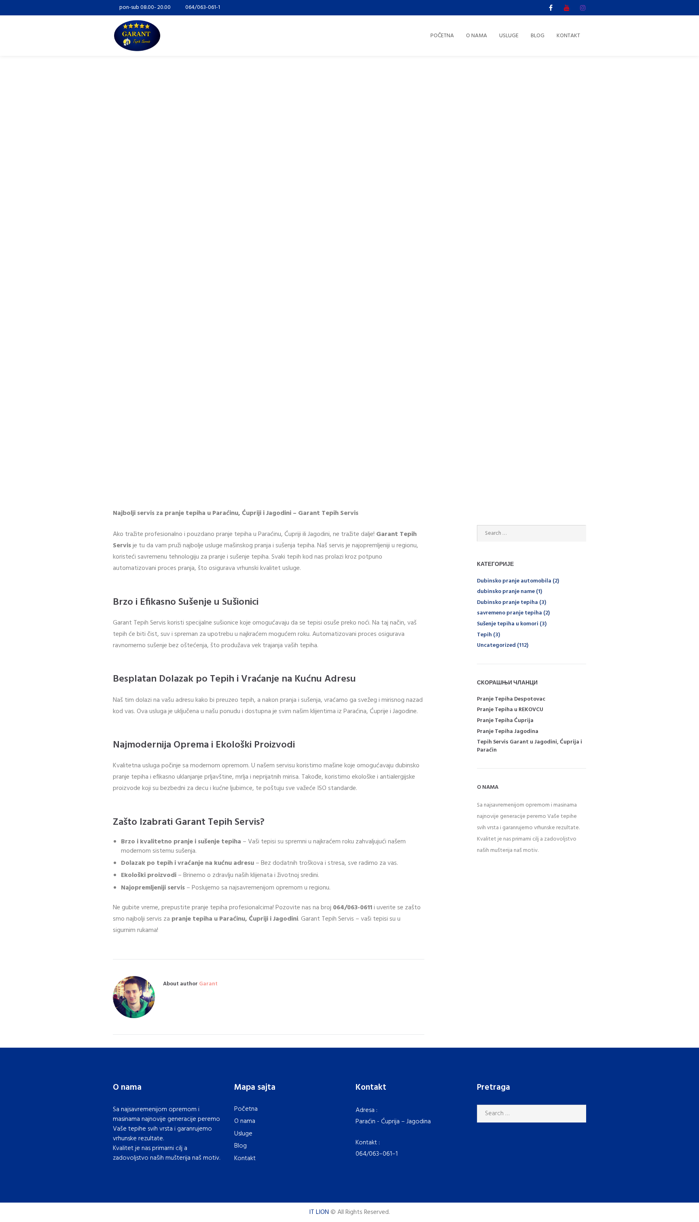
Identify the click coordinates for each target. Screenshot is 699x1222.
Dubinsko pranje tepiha (507, 602)
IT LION (319, 1212)
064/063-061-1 (202, 7)
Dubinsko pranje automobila (514, 581)
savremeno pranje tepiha (509, 613)
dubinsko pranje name (506, 591)
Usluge (243, 1134)
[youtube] (566, 7)
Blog (240, 1146)
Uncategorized (496, 645)
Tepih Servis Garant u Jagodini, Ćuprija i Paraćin (529, 746)
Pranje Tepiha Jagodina (507, 731)
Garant (208, 984)
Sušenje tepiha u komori (507, 624)
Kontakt (245, 1158)
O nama (244, 1121)
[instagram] (583, 7)
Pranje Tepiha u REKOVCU (510, 709)
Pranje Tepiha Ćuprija (505, 720)
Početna (246, 1109)
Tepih (484, 635)
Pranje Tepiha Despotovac (511, 699)
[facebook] (550, 7)
